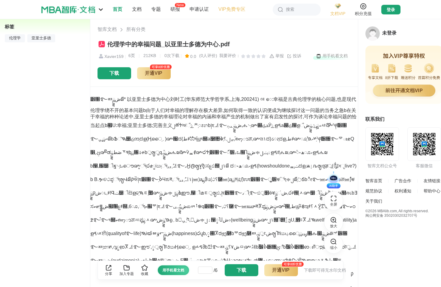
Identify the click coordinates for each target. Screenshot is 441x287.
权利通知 (402, 191)
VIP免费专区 (231, 9)
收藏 (144, 274)
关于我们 (373, 201)
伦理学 (15, 38)
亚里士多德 (41, 38)
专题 (156, 9)
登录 (391, 9)
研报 (175, 9)
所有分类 (136, 29)
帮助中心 (432, 191)
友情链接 (432, 180)
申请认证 (199, 9)
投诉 (296, 55)
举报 (279, 55)
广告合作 (402, 180)
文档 (137, 9)
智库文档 (107, 29)
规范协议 (373, 191)
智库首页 (373, 180)
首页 (117, 9)
